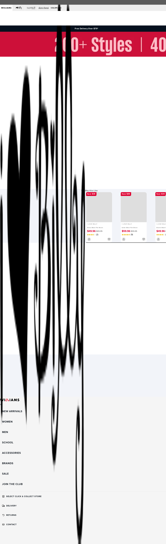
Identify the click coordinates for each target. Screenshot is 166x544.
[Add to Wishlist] (109, 239)
